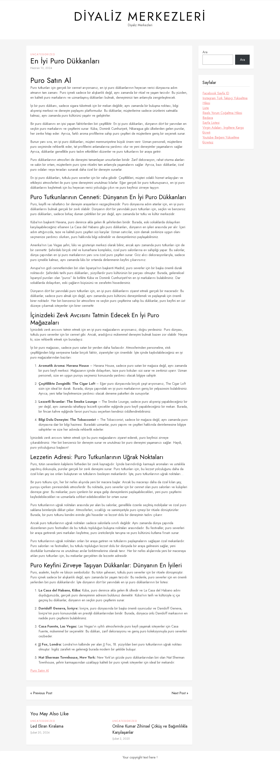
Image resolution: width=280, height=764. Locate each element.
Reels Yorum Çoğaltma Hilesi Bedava (222, 115)
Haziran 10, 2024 (41, 68)
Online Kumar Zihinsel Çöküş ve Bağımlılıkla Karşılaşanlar (149, 729)
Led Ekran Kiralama (46, 726)
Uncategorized (42, 54)
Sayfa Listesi (211, 122)
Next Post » (180, 693)
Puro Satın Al (39, 670)
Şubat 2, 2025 (121, 739)
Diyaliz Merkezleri (140, 16)
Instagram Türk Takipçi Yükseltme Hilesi (225, 100)
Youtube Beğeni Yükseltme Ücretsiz (221, 140)
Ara (205, 52)
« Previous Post (41, 693)
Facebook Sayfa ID (216, 93)
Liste (206, 108)
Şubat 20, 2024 (40, 732)
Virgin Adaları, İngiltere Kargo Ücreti (223, 130)
